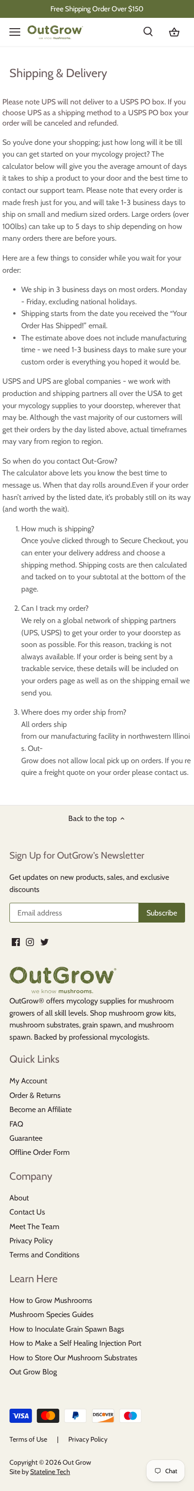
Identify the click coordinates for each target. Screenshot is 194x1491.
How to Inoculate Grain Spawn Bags (66, 1329)
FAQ (16, 1124)
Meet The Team (34, 1226)
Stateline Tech (50, 1471)
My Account (28, 1080)
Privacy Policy (31, 1240)
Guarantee (25, 1138)
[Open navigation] (14, 32)
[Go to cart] (174, 32)
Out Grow (77, 1462)
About (19, 1197)
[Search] (153, 32)
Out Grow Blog (33, 1371)
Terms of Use (28, 1439)
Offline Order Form (39, 1152)
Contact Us (27, 1211)
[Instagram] (30, 942)
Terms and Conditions (44, 1254)
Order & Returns (35, 1095)
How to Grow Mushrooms (50, 1300)
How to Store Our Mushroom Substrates (73, 1357)
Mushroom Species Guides (51, 1314)
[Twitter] (44, 942)
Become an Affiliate (40, 1109)
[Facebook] (16, 942)
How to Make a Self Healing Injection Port (75, 1343)
